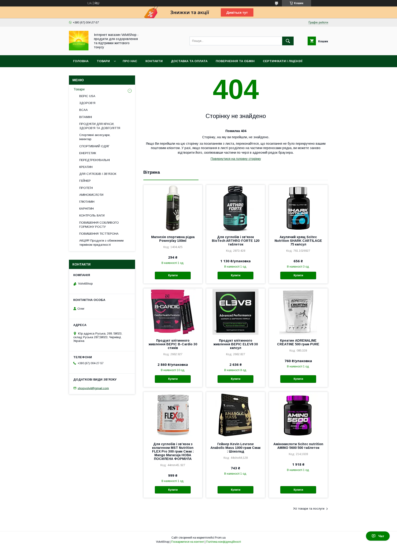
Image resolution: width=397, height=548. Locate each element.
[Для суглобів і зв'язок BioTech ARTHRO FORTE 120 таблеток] (235, 208)
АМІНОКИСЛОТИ (91, 194)
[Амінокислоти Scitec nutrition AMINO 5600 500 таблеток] (298, 415)
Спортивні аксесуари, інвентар (94, 137)
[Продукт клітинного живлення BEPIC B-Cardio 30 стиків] (173, 311)
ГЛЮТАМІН (86, 201)
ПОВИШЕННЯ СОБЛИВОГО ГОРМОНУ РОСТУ (99, 224)
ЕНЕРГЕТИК (87, 153)
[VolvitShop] (78, 49)
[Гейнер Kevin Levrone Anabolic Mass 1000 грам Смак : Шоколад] (235, 415)
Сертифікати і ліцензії (282, 61)
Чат (381, 536)
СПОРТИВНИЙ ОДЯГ (94, 146)
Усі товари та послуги (308, 508)
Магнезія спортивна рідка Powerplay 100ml (173, 238)
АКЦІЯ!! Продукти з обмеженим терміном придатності (101, 242)
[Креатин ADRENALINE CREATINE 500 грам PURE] (298, 311)
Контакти (154, 61)
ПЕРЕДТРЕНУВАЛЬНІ (94, 160)
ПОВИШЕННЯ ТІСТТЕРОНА (99, 233)
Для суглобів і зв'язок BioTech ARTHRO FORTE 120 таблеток (235, 240)
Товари (103, 61)
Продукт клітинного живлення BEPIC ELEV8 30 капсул (235, 344)
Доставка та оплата (189, 61)
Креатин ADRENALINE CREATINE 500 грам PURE (298, 342)
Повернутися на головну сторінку (236, 159)
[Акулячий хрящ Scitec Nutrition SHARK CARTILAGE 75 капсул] (298, 208)
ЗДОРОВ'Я (87, 103)
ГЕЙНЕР (85, 180)
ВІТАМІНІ (85, 117)
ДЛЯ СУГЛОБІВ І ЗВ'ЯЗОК (97, 174)
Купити (173, 275)
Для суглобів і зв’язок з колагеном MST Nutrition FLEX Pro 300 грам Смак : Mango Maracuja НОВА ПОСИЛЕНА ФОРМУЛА (173, 451)
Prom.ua (220, 537)
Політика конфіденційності (223, 541)
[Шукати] (288, 41)
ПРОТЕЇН (86, 188)
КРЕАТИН (86, 167)
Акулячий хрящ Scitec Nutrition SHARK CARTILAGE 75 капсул (298, 240)
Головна (80, 61)
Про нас (130, 61)
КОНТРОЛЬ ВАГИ (92, 215)
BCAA (83, 110)
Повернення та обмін (235, 61)
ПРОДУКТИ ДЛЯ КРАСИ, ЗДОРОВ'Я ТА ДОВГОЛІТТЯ (99, 126)
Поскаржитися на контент (187, 541)
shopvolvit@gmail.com (93, 388)
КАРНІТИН (86, 208)
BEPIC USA (87, 96)
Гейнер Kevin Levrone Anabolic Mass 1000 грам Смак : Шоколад (235, 447)
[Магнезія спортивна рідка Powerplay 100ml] (173, 208)
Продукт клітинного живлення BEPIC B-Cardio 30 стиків (173, 344)
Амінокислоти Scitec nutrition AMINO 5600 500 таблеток (298, 446)
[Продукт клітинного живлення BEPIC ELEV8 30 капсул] (235, 311)
